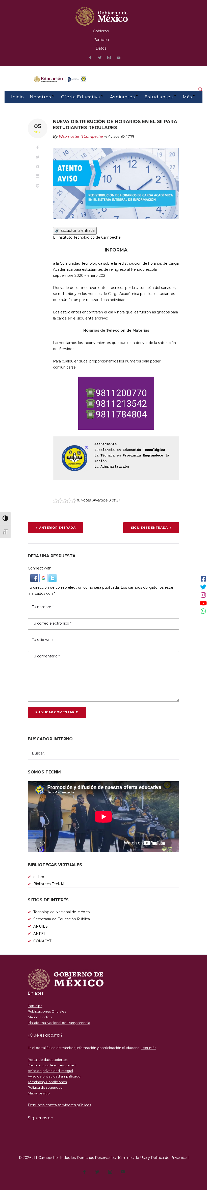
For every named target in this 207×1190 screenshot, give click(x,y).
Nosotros (40, 96)
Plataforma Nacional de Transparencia (59, 1023)
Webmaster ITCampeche (81, 136)
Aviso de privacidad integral (50, 1071)
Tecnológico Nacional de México (61, 912)
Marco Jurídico (40, 1017)
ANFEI (39, 933)
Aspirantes (122, 96)
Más (187, 96)
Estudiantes (159, 96)
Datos (101, 48)
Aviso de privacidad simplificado (54, 1076)
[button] (34, 577)
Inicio (17, 96)
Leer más (148, 1048)
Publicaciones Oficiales (47, 1011)
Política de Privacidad (170, 1157)
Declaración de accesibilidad (51, 1065)
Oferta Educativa (80, 96)
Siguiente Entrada (149, 528)
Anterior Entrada (57, 528)
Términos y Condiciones (47, 1082)
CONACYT (42, 941)
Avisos (113, 136)
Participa (101, 39)
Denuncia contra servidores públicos (59, 1105)
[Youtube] (119, 58)
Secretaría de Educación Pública (61, 919)
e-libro (38, 877)
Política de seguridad (45, 1087)
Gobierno (101, 31)
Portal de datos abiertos (47, 1060)
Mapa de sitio (39, 1093)
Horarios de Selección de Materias (116, 330)
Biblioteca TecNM (48, 884)
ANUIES (40, 926)
